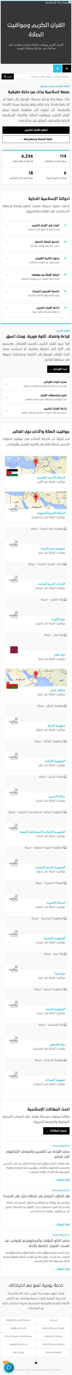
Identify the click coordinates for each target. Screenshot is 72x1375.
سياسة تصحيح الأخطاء (54, 1344)
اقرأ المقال (61, 1180)
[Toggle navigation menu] (66, 68)
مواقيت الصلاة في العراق (50, 730)
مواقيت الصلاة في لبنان (52, 765)
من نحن (53, 1320)
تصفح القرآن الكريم (36, 130)
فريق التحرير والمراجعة (53, 1328)
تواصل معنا (18, 1352)
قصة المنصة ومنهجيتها (36, 139)
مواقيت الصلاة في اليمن (51, 1013)
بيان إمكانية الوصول (18, 1344)
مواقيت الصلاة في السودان (49, 1084)
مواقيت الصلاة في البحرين (50, 800)
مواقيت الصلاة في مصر (51, 552)
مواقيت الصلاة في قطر (51, 659)
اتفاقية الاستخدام (54, 1352)
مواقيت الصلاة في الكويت (50, 623)
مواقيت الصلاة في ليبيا (51, 978)
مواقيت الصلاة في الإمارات (50, 588)
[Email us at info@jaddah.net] (36, 1363)
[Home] (57, 68)
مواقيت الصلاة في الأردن (51, 482)
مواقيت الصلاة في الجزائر (51, 836)
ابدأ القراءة (58, 369)
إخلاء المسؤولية (18, 1328)
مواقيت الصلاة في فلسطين (49, 1048)
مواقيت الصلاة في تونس (50, 942)
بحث (9, 76)
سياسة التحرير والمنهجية (18, 1320)
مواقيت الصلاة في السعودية (48, 517)
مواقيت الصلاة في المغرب (50, 907)
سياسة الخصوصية (54, 1336)
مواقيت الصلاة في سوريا (51, 871)
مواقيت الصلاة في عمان (51, 694)
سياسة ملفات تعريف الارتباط (18, 1336)
